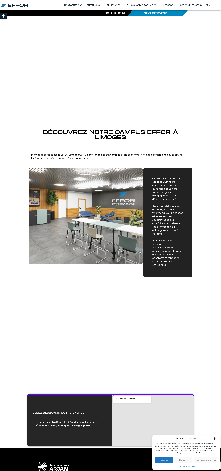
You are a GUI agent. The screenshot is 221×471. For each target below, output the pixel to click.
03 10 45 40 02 (115, 13)
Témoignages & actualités (141, 5)
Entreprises (93, 5)
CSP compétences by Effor (194, 5)
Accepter (164, 460)
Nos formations (73, 5)
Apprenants (113, 5)
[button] (3, 16)
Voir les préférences (205, 460)
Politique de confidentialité (186, 466)
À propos (168, 5)
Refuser (183, 460)
